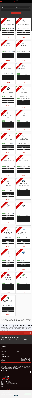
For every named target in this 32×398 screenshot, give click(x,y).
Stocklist (18, 348)
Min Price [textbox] (3, 9)
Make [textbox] (3, 7)
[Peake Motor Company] (16, 1)
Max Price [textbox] (18, 9)
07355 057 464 (3, 329)
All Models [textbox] (18, 7)
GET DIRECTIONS (4, 370)
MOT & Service (3, 351)
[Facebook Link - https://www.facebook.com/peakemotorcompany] (5, 389)
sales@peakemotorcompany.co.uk (12, 383)
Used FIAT (17, 339)
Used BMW (2, 339)
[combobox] (8, 7)
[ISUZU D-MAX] (8, 63)
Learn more (16, 394)
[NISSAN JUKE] (23, 133)
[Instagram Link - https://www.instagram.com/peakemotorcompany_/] (7, 389)
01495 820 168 (26, 328)
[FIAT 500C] (8, 272)
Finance (8, 34)
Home (2, 348)
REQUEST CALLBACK (8, 32)
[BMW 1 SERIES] (8, 86)
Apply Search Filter (16, 12)
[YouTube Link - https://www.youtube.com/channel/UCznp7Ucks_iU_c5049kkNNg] (9, 389)
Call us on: (6, 330)
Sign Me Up (27, 333)
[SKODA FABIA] (23, 272)
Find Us (2, 354)
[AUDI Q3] (23, 110)
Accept (16, 395)
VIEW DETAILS (8, 30)
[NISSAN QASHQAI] (23, 86)
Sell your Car (18, 351)
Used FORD (25, 339)
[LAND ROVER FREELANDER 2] (8, 295)
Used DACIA (10, 339)
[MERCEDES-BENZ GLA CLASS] (23, 63)
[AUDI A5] (8, 133)
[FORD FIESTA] (23, 227)
